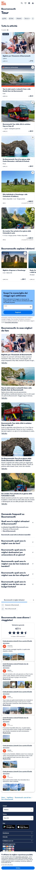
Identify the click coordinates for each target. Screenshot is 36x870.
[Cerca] (21, 3)
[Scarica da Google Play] (9, 827)
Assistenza (6, 833)
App (4, 823)
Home (3, 797)
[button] (18, 47)
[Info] (7, 30)
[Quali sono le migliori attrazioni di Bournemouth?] (33, 522)
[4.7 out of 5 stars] (18, 633)
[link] (18, 47)
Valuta (5, 814)
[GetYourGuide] (3, 3)
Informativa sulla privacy (11, 322)
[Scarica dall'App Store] (23, 827)
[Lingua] (29, 3)
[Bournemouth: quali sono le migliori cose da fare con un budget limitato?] (33, 584)
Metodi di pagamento (9, 844)
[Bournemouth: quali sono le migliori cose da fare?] (33, 542)
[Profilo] (33, 3)
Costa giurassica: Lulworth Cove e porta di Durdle (17, 641)
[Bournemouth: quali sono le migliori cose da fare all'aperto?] (33, 574)
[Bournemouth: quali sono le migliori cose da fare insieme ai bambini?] (33, 564)
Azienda (5, 837)
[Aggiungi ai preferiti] (32, 34)
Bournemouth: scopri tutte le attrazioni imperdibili (15, 534)
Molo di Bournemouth (9, 531)
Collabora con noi (8, 841)
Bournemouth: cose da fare (23, 797)
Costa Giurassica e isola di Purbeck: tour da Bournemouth (15, 664)
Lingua (5, 806)
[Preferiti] (25, 3)
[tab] (14, 600)
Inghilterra (10, 797)
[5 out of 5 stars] (18, 643)
